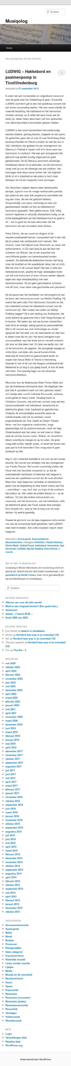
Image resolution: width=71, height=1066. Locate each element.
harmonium (53, 545)
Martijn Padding (35, 548)
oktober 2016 (12, 801)
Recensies (11, 993)
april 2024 (10, 671)
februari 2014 (12, 881)
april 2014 (10, 877)
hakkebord (40, 545)
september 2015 (14, 827)
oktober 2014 (12, 866)
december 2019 (13, 724)
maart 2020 (11, 720)
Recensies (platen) (15, 1001)
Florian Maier (12, 545)
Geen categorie (13, 951)
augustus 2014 (13, 873)
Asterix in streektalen (33, 631)
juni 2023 (10, 682)
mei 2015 (10, 843)
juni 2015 (10, 839)
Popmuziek (11, 990)
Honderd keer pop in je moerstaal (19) (37, 634)
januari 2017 (12, 793)
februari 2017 (12, 789)
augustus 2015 (13, 831)
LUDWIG (21, 548)
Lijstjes (9, 967)
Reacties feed (12, 1041)
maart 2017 (11, 785)
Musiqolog (16, 21)
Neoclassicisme (13, 542)
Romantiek (11, 1009)
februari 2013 (12, 900)
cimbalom (39, 542)
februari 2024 (12, 674)
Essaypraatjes (13, 948)
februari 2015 (12, 854)
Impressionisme (40, 539)
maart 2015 (11, 850)
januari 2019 (12, 739)
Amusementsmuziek (16, 925)
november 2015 (14, 820)
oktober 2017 (12, 758)
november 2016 (14, 797)
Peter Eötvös (51, 548)
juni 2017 (10, 774)
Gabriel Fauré (27, 545)
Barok (8, 936)
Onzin (8, 982)
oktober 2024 (12, 667)
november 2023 (14, 678)
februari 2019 (12, 735)
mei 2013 (10, 892)
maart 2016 (11, 812)
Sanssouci (11, 610)
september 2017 (14, 762)
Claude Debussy (54, 542)
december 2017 (13, 751)
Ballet (8, 932)
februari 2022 (12, 701)
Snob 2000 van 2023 (16, 617)
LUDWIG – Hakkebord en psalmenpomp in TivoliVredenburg (28, 77)
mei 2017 (10, 778)
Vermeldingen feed (16, 1037)
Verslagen (11, 1013)
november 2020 (14, 717)
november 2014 (14, 862)
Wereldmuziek (13, 1020)
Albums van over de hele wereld (23, 602)
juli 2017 (10, 770)
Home (9, 47)
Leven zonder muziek (17, 963)
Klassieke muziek (15, 959)
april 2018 (10, 747)
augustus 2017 (13, 766)
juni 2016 (10, 808)
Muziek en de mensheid (18, 974)
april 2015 (10, 846)
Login (8, 1033)
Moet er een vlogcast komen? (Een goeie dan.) (31, 606)
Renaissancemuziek (16, 1005)
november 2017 (14, 755)
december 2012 (13, 908)
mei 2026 (10, 663)
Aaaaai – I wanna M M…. (19, 613)
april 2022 (10, 694)
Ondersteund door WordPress (35, 1059)
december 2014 (13, 858)
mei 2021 (10, 709)
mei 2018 (10, 743)
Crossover (11, 944)
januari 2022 (12, 705)
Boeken (9, 940)
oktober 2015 (12, 823)
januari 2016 (12, 816)
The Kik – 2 (20, 650)
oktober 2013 (12, 885)
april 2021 (10, 713)
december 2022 (13, 690)
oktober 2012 (12, 911)
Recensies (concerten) (17, 997)
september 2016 (14, 804)
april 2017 (10, 781)
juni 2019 (10, 728)
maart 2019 (11, 732)
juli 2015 (10, 835)
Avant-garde (24, 539)
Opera (8, 986)
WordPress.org (13, 1045)
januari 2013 (12, 904)
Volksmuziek (12, 1016)
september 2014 (14, 869)
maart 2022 (11, 697)
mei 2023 (10, 686)
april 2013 (10, 896)
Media (8, 970)
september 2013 (14, 888)
